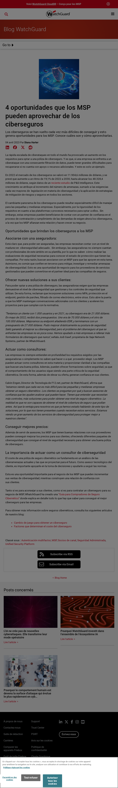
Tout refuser (31, 777)
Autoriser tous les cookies (52, 780)
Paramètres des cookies (9, 778)
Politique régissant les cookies (16, 767)
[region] (59, 772)
